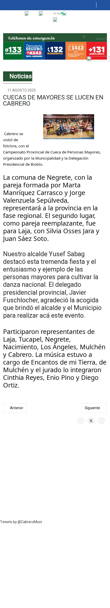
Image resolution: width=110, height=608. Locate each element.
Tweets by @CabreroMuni (21, 522)
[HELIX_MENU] (94, 5)
